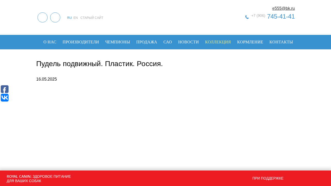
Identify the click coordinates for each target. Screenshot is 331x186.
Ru (69, 18)
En (75, 18)
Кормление (250, 42)
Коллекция (218, 42)
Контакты (281, 42)
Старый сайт (91, 18)
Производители (81, 42)
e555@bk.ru (283, 8)
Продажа (146, 42)
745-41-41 (273, 16)
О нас (49, 42)
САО (167, 42)
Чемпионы (117, 42)
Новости (188, 42)
